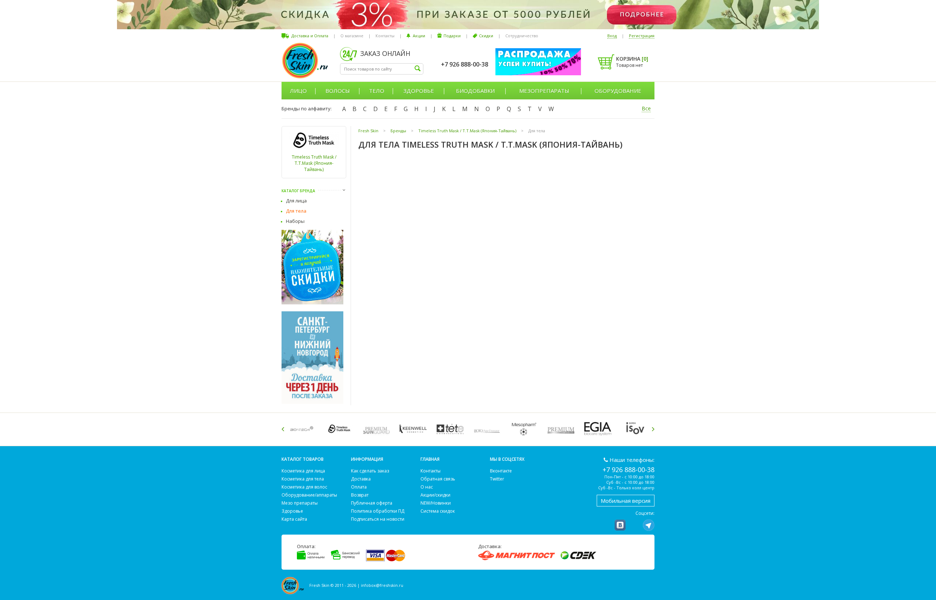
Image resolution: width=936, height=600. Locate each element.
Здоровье (418, 90)
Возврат (360, 495)
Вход (612, 35)
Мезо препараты (300, 503)
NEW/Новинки (435, 503)
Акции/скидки (435, 495)
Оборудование (618, 90)
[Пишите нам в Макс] (634, 525)
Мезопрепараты (544, 90)
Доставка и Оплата (309, 35)
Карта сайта (294, 519)
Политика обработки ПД (377, 511)
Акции (419, 35)
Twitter (497, 479)
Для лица (296, 200)
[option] (303, 429)
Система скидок (437, 511)
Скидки (486, 35)
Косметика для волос (304, 487)
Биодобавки (475, 90)
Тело (376, 90)
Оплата (359, 487)
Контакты (385, 35)
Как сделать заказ (370, 471)
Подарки (452, 35)
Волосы (337, 90)
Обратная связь (437, 479)
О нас (426, 487)
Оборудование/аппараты (309, 495)
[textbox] (381, 69)
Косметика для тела (303, 479)
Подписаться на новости (377, 519)
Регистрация (641, 35)
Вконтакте (501, 471)
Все (646, 108)
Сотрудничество (521, 35)
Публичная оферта (371, 503)
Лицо (298, 90)
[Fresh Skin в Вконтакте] (620, 525)
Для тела (296, 211)
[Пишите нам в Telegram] (648, 525)
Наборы (295, 221)
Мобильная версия (625, 500)
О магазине (351, 35)
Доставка (361, 479)
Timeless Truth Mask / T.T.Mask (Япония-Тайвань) (314, 163)
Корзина (632, 58)
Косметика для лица (303, 471)
